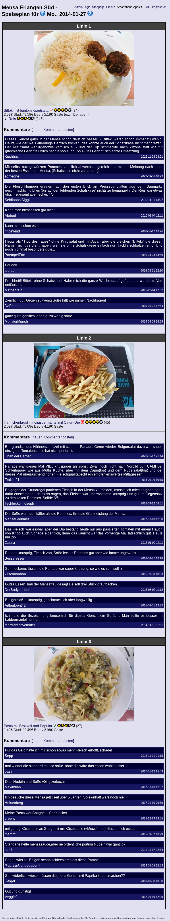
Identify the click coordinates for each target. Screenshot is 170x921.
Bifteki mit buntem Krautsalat (26, 110)
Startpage (98, 7)
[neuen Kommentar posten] (53, 130)
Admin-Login (82, 7)
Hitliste (110, 7)
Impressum (159, 7)
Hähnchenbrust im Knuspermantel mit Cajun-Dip (42, 422)
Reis (12, 119)
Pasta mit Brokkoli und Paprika (28, 726)
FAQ (147, 7)
